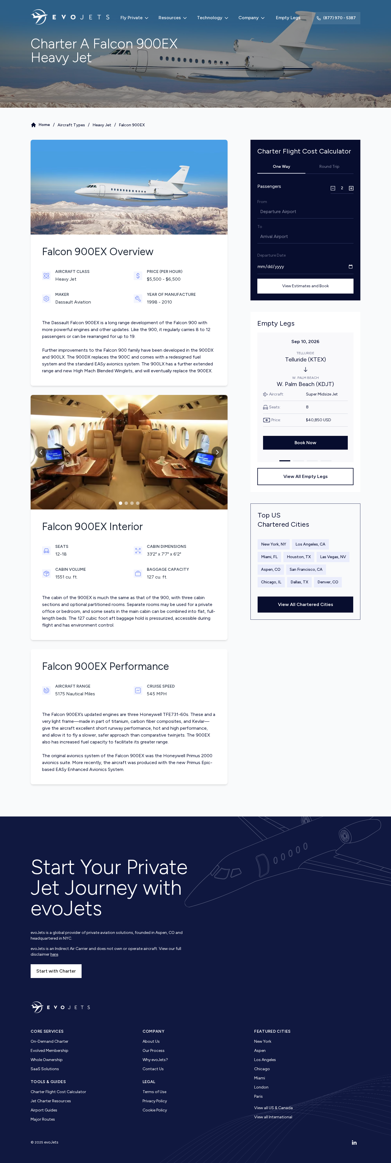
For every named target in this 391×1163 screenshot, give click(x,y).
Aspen (260, 1050)
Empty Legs (288, 17)
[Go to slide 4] (137, 503)
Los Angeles (265, 1059)
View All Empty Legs (305, 476)
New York (262, 1041)
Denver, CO (327, 582)
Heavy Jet (101, 125)
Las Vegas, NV (333, 556)
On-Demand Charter (49, 1041)
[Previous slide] (41, 452)
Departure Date (271, 255)
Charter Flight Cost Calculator (58, 1091)
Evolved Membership (49, 1050)
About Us (151, 1041)
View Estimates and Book (305, 286)
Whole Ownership (47, 1059)
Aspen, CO (271, 569)
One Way (281, 166)
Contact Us (153, 1068)
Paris (258, 1096)
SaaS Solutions (45, 1068)
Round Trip (329, 166)
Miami (259, 1078)
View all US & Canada (273, 1107)
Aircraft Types (71, 125)
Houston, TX (299, 556)
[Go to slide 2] (126, 503)
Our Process (154, 1050)
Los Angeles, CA (310, 544)
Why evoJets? (155, 1059)
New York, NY (273, 544)
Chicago (262, 1068)
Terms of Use (154, 1091)
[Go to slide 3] (132, 503)
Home (44, 124)
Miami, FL (269, 556)
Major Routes (43, 1119)
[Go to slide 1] (120, 503)
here (54, 954)
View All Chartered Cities (305, 604)
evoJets (51, 1142)
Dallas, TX (299, 582)
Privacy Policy (155, 1101)
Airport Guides (44, 1110)
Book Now (305, 442)
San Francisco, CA (306, 569)
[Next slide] (217, 452)
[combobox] (260, 211)
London (261, 1087)
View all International (273, 1117)
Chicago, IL (271, 582)
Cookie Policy (155, 1110)
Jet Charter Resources (51, 1101)
